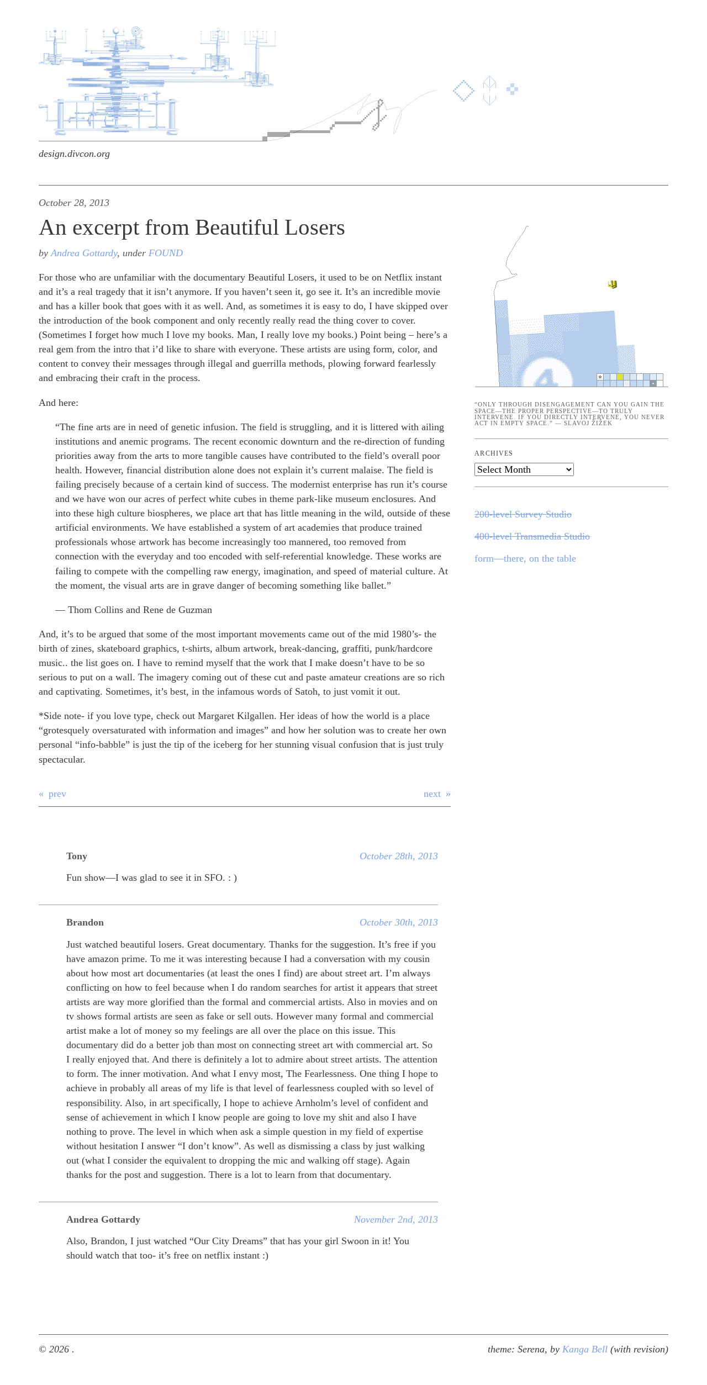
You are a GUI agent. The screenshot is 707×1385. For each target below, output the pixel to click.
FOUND (166, 252)
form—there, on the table (525, 558)
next (432, 793)
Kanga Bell (586, 1349)
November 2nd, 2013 (396, 1219)
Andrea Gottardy (84, 252)
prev (57, 793)
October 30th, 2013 (399, 922)
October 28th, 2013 (399, 855)
